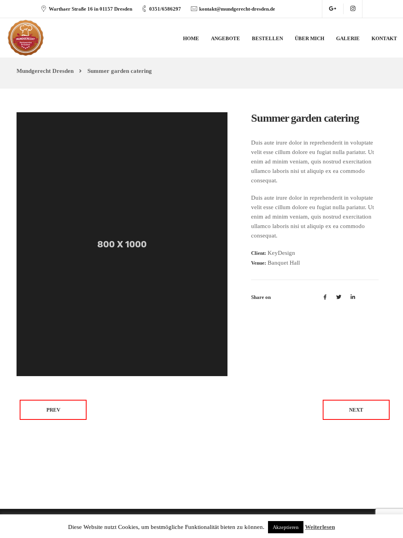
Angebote (225, 38)
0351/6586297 (165, 9)
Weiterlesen (320, 527)
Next (356, 410)
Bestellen (267, 38)
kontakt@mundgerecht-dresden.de (237, 9)
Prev (53, 410)
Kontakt (384, 38)
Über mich (309, 38)
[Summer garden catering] (122, 243)
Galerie (348, 38)
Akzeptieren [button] (286, 527)
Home (191, 38)
